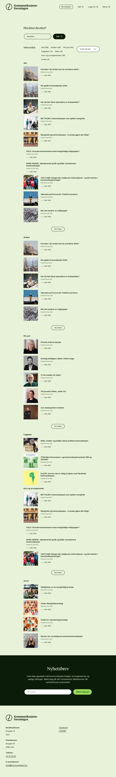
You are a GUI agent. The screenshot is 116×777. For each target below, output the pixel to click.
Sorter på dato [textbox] (85, 49)
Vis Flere (58, 229)
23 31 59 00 (11, 756)
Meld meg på (82, 692)
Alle (44, 47)
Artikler (56, 47)
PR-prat (68, 47)
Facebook (63, 727)
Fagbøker (47, 51)
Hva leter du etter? (35, 28)
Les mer (47, 75)
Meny (105, 7)
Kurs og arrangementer (53, 55)
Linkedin (62, 731)
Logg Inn (92, 7)
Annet (45, 59)
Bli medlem (66, 7)
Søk (79, 7)
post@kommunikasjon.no (16, 765)
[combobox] (88, 49)
